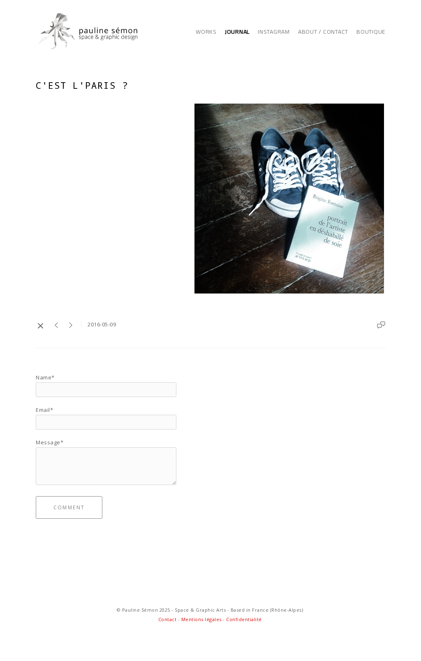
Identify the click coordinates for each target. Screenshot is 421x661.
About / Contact (323, 31)
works (206, 31)
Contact (168, 619)
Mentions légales (201, 619)
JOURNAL (237, 31)
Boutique (370, 31)
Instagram (274, 31)
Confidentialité (244, 619)
